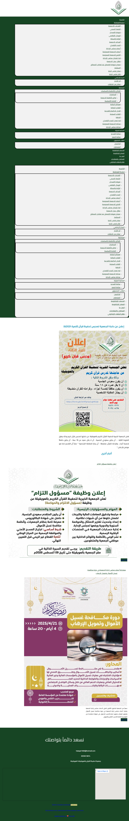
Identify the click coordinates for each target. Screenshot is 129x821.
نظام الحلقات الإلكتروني (117, 162)
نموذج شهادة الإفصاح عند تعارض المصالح (106, 64)
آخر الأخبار (117, 81)
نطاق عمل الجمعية (114, 61)
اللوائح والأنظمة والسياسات (111, 91)
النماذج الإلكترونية (118, 304)
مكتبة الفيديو (116, 133)
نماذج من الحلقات (114, 84)
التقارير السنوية (115, 114)
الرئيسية (122, 168)
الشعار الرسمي (115, 29)
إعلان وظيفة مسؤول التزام (106, 464)
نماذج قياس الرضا (114, 71)
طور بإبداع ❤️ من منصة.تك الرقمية (65, 816)
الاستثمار (117, 67)
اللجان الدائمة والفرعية (113, 111)
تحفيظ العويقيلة (119, 22)
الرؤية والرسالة (115, 38)
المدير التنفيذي (115, 45)
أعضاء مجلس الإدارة (113, 48)
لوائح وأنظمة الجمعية (108, 97)
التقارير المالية (116, 107)
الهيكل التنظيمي (115, 35)
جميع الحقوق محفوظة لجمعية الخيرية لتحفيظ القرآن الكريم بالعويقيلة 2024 (64, 810)
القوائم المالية (115, 104)
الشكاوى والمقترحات (117, 310)
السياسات (112, 94)
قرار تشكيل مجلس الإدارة (112, 58)
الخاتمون (117, 143)
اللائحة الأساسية (110, 101)
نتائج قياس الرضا (115, 74)
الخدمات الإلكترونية (118, 301)
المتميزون (117, 147)
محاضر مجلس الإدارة (113, 127)
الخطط (118, 117)
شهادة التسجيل (115, 32)
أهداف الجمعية (115, 42)
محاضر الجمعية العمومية (111, 123)
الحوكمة (121, 87)
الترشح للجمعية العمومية (111, 55)
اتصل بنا (122, 307)
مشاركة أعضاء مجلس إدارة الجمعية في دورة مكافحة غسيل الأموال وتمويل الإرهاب (106, 571)
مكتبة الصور (116, 137)
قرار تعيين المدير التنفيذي (112, 120)
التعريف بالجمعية (114, 26)
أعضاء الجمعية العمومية (112, 51)
